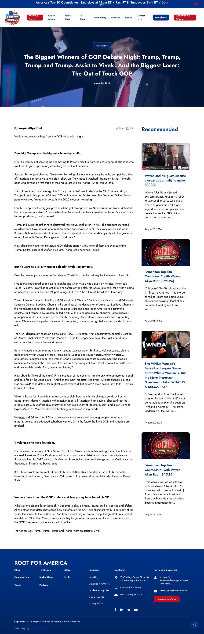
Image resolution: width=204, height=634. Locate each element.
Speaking (93, 577)
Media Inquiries (96, 596)
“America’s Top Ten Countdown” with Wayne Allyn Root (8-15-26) (162, 470)
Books (67, 577)
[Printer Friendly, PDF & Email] (125, 129)
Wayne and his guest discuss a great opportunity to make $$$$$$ (165, 180)
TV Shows (45, 570)
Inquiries (94, 570)
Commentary (102, 45)
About (17, 570)
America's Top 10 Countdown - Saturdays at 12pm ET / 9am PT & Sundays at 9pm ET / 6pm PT (102, 4)
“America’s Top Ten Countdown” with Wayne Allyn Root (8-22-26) (162, 276)
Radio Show (46, 577)
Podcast (43, 585)
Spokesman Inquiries (99, 590)
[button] (167, 599)
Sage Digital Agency (39, 628)
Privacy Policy (96, 603)
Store (67, 570)
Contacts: (119, 570)
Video (17, 585)
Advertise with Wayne (99, 583)
